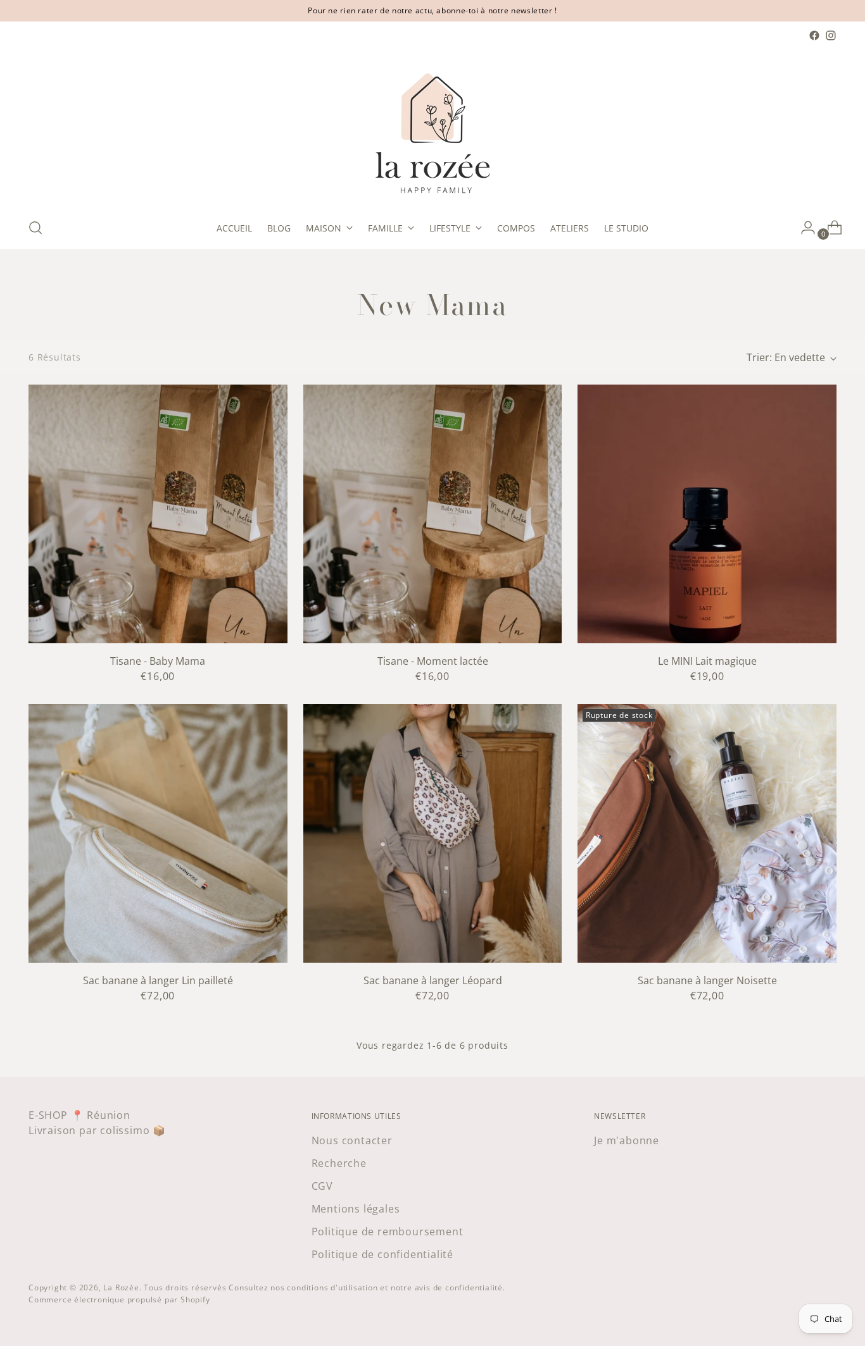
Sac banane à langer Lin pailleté (158, 980)
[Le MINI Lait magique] (707, 514)
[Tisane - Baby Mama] (157, 514)
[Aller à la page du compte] (803, 227)
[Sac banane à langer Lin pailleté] (157, 833)
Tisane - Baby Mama (157, 661)
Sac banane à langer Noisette (707, 980)
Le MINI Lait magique (707, 661)
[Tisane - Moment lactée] (432, 514)
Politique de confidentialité (382, 1254)
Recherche (339, 1163)
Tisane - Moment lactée (432, 661)
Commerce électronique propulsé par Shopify (119, 1299)
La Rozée (121, 1287)
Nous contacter (352, 1140)
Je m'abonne (626, 1140)
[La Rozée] (432, 125)
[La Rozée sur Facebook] (814, 35)
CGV (322, 1186)
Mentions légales (356, 1209)
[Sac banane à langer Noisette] (707, 833)
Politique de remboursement (388, 1231)
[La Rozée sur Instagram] (831, 35)
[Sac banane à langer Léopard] (432, 833)
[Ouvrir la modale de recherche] (35, 227)
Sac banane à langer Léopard (432, 980)
